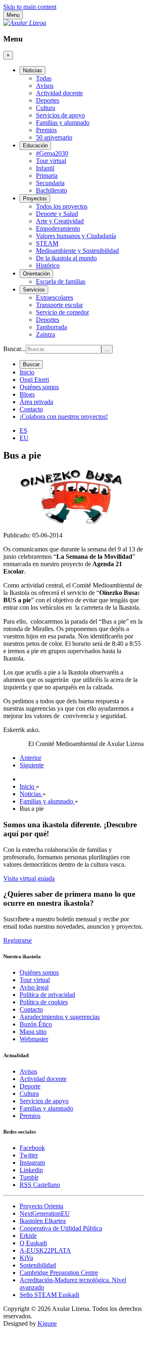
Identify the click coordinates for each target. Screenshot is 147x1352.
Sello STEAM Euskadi (49, 1294)
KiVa (26, 1257)
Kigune (47, 1323)
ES (23, 430)
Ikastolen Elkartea (43, 1220)
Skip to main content (29, 6)
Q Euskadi (33, 1243)
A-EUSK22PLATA (45, 1250)
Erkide (28, 1235)
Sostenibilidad (38, 1265)
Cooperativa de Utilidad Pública (61, 1228)
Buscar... (14, 348)
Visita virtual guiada (29, 878)
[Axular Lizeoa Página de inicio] (24, 22)
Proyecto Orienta (41, 1206)
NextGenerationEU (45, 1213)
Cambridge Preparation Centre (59, 1272)
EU (24, 437)
